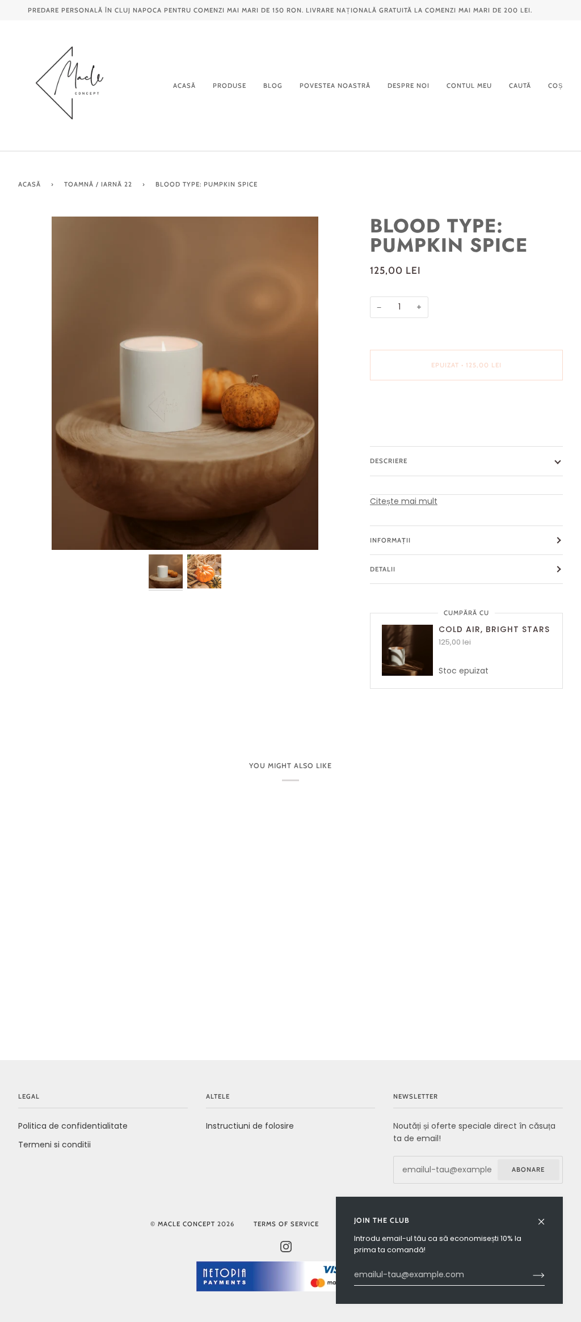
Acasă (29, 184)
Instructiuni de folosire (250, 1126)
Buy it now (466, 413)
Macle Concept (186, 1224)
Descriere (388, 461)
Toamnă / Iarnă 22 (98, 184)
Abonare (528, 1169)
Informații (390, 540)
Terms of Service (286, 1224)
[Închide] (546, 1216)
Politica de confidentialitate (73, 1126)
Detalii (382, 569)
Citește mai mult (403, 501)
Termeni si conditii (54, 1144)
